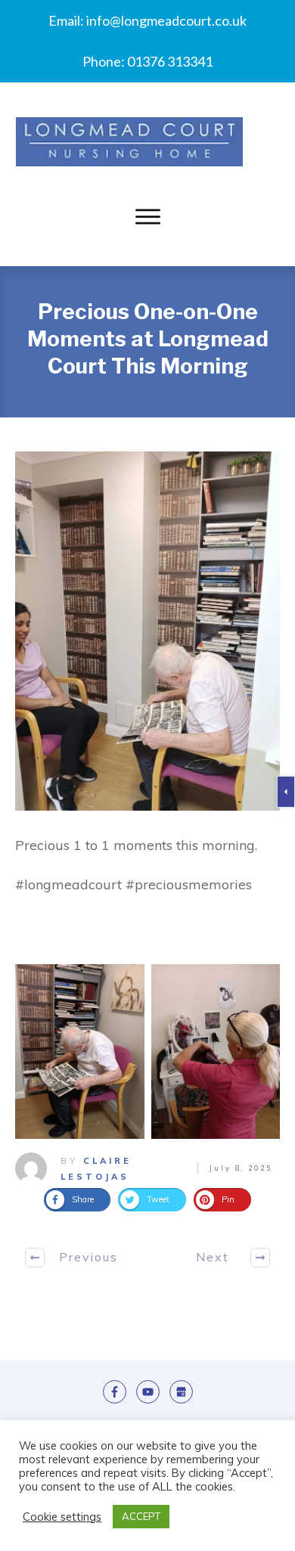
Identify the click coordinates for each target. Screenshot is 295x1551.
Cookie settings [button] (62, 1517)
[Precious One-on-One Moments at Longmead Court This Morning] (147, 631)
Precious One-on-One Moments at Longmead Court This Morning (148, 339)
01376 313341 (170, 61)
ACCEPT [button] (141, 1516)
